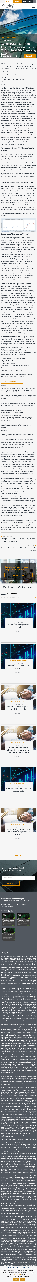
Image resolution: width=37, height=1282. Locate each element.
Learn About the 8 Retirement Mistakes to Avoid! (17, 182)
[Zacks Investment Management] (7, 6)
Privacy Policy (16, 1274)
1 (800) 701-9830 (20, 904)
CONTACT (17, 1)
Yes (16, 1279)
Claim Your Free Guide (12, 381)
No (22, 1279)
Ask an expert (18, 575)
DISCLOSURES (27, 1)
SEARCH (34, 1)
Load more (18, 855)
